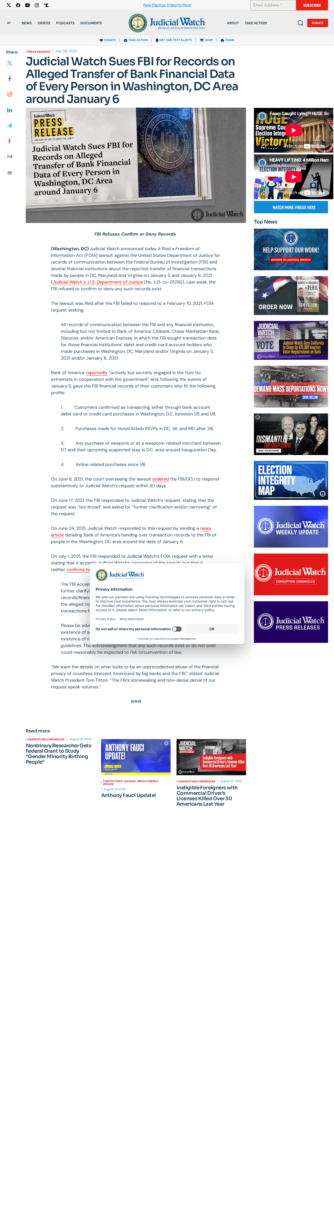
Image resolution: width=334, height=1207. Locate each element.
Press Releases (38, 51)
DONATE (110, 40)
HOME (229, 40)
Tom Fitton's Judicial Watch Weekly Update (131, 783)
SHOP (209, 40)
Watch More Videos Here (294, 207)
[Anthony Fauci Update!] (136, 757)
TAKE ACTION (138, 40)
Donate (318, 23)
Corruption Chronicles (46, 739)
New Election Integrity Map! (167, 5)
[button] (9, 23)
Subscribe (312, 5)
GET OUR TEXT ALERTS (175, 40)
